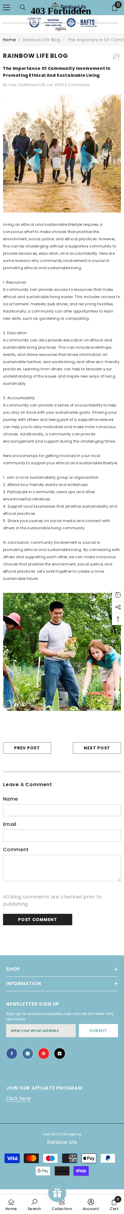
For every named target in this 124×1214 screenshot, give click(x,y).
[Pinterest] (43, 1053)
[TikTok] (59, 1053)
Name (10, 798)
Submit (98, 1031)
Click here (18, 1098)
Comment (16, 849)
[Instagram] (27, 1053)
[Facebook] (11, 1053)
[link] (34, 1204)
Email (10, 824)
